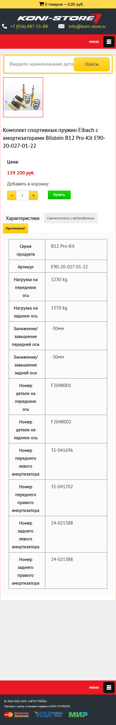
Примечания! (15, 228)
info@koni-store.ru (87, 26)
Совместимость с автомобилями (70, 218)
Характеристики (22, 218)
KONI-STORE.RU (60, 706)
